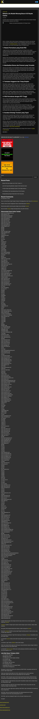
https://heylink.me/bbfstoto (6, 396)
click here (27, 137)
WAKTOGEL (3, 366)
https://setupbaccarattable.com (7, 529)
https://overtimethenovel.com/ (7, 601)
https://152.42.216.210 (5, 517)
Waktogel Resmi (6, 656)
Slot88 (2, 322)
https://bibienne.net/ (5, 262)
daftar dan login (10, 648)
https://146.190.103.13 (5, 584)
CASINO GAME (5, 11)
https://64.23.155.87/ (5, 432)
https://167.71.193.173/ (5, 547)
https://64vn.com (4, 576)
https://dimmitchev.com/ (5, 617)
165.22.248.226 (4, 592)
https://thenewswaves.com (6, 572)
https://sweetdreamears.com (6, 571)
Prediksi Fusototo (4, 277)
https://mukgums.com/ (5, 401)
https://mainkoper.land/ (4, 702)
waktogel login (3, 704)
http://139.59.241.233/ (5, 343)
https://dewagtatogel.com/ (6, 439)
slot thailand (3, 418)
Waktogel (3, 290)
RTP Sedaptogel (6, 663)
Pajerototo (3, 299)
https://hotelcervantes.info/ (6, 393)
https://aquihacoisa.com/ (6, 492)
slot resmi (3, 481)
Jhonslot (2, 307)
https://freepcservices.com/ (6, 384)
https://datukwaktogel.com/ (6, 360)
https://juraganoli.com (5, 226)
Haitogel (9, 208)
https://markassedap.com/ (6, 367)
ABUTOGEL (3, 244)
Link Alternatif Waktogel (5, 326)
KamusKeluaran (35, 201)
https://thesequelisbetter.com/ (7, 275)
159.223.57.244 (4, 594)
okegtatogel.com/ (4, 521)
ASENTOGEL (3, 243)
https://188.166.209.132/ (5, 337)
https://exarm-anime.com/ (6, 309)
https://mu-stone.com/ (5, 603)
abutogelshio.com (4, 538)
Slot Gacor (3, 286)
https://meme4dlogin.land (6, 522)
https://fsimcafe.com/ (5, 550)
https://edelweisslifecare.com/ (7, 606)
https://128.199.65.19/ (5, 282)
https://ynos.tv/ (4, 498)
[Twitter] (37, 2)
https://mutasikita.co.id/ (5, 515)
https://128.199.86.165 (5, 218)
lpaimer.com (3, 505)
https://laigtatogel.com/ (5, 512)
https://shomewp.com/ (5, 388)
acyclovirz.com (4, 507)
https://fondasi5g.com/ (5, 458)
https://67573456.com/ (5, 346)
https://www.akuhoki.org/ (6, 457)
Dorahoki (27, 206)
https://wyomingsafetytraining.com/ (8, 350)
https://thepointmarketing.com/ (7, 615)
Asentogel (3, 300)
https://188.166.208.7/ (5, 279)
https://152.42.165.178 (5, 223)
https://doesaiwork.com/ (5, 376)
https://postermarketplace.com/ (7, 611)
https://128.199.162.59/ (5, 431)
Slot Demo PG (3, 288)
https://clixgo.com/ (4, 556)
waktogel (3, 406)
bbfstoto (2, 403)
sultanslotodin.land (4, 410)
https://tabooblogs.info (5, 569)
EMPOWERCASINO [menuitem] (13, 43)
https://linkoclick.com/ (5, 271)
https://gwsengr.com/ (5, 614)
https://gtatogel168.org (5, 224)
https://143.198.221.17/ (5, 341)
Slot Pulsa (3, 239)
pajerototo (3, 477)
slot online (3, 478)
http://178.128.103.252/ (5, 281)
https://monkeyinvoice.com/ (6, 545)
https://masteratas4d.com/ (6, 363)
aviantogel (7, 631)
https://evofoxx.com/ (5, 375)
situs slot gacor (4, 483)
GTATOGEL (3, 248)
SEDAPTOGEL (3, 247)
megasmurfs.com (4, 559)
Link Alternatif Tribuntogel (8, 654)
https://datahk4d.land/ (5, 520)
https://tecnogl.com (5, 577)
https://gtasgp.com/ (5, 443)
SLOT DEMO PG (4, 260)
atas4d (2, 347)
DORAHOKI (3, 261)
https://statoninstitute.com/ (6, 499)
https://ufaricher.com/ (5, 316)
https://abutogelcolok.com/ (6, 359)
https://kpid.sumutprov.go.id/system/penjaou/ (10, 552)
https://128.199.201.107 (5, 585)
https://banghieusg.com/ (6, 398)
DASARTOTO (3, 257)
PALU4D (2, 237)
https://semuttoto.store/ (5, 362)
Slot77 (2, 240)
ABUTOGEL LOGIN (4, 676)
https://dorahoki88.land (5, 567)
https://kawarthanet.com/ (6, 610)
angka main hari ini (4, 435)
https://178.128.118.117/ (5, 434)
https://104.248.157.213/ (5, 428)
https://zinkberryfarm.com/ (6, 542)
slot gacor (3, 482)
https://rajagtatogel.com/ (6, 440)
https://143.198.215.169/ (5, 231)
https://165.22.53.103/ (5, 546)
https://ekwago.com (5, 575)
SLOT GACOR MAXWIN (5, 252)
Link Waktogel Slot (6, 657)
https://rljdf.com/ (4, 500)
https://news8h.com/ (5, 385)
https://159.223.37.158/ (5, 284)
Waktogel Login (4, 325)
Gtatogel (2, 296)
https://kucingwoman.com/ (6, 454)
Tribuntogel (3, 317)
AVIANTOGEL (3, 249)
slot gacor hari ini (4, 479)
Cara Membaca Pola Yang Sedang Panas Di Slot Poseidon (13, 191)
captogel (2, 471)
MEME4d (13, 642)
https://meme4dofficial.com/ (6, 356)
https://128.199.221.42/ (5, 278)
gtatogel (2, 227)
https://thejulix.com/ (5, 379)
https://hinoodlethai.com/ (6, 390)
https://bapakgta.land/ (5, 232)
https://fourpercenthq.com (6, 564)
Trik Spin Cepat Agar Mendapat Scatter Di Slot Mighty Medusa (14, 188)
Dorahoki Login (7, 659)
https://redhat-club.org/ (5, 274)
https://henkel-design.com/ (6, 386)
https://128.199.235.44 (5, 219)
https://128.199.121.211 (5, 516)
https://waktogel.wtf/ (5, 345)
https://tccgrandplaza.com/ (6, 273)
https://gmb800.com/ (5, 525)
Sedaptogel (3, 295)
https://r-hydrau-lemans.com (6, 568)
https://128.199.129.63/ (5, 339)
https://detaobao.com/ (5, 452)
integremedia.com (4, 305)
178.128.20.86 (3, 597)
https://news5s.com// (5, 549)
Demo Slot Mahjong (5, 287)
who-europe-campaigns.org (6, 270)
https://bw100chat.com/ (5, 551)
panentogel (3, 405)
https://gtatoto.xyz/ (4, 598)
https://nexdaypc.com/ (5, 609)
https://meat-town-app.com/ (6, 264)
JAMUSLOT (3, 422)
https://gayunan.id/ (4, 524)
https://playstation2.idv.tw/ (6, 539)
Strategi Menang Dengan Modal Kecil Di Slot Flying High (13, 193)
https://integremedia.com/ (6, 400)
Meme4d (3, 292)
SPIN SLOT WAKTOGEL (5, 369)
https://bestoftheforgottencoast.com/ (8, 380)
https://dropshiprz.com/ (5, 351)
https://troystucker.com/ (5, 618)
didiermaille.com (4, 580)
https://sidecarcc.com (5, 214)
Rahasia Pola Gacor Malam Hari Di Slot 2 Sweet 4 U (12, 183)
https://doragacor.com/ (5, 358)
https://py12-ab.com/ (5, 389)
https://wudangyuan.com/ (6, 415)
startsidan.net (4, 266)
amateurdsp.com (4, 464)
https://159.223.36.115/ (5, 430)
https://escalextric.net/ (5, 392)
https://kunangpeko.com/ (6, 456)
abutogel (3, 680)
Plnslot (2, 308)
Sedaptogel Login (4, 329)
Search (2, 175)
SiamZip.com (3, 508)
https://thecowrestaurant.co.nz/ (7, 541)
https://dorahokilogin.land (6, 566)
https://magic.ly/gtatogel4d (14, 126)
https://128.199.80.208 (5, 583)
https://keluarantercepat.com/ (7, 215)
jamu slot (3, 511)
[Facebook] (35, 2)
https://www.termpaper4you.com (7, 213)
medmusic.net (4, 402)
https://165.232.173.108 (5, 222)
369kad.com (3, 543)
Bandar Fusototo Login (5, 253)
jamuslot (2, 445)
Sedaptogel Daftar (4, 330)
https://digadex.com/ (5, 364)
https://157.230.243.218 (5, 588)
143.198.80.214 (4, 590)
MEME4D (28, 203)
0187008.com (3, 269)
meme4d (3, 448)
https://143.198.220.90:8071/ (6, 555)
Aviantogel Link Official (7, 660)
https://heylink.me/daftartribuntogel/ (8, 381)
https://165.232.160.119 (5, 586)
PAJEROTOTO (3, 241)
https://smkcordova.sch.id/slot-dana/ (8, 554)
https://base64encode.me (6, 573)
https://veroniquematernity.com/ (7, 602)
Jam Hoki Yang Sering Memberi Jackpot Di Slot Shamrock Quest (14, 185)
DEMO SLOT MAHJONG (5, 258)
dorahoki (2, 354)
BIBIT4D (2, 256)
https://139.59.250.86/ (5, 342)
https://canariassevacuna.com (7, 530)
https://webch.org (4, 562)
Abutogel (3, 294)
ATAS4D (2, 414)
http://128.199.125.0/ (5, 469)
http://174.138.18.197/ (5, 426)
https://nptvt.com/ (4, 265)
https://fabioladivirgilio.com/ (6, 311)
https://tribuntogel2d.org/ (5, 707)
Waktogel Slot (11, 666)
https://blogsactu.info (5, 579)
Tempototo (3, 298)
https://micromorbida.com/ (6, 613)
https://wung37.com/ (5, 312)
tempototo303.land (5, 235)
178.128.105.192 (4, 593)
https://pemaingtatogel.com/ (6, 437)
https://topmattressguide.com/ (7, 394)
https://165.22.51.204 (5, 220)
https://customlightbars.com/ (6, 607)
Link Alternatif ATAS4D (5, 355)
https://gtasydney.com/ (5, 441)
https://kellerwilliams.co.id (6, 589)
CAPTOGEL (3, 254)
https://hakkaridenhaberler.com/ (7, 377)
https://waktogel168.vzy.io (6, 283)
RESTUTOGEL (3, 413)
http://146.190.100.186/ (5, 352)
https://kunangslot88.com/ (6, 453)
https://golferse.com (5, 563)
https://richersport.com (5, 528)
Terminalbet (3, 304)
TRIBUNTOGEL (4, 373)
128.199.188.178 (4, 596)
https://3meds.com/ (5, 605)
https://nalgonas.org (5, 526)
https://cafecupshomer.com (6, 560)
